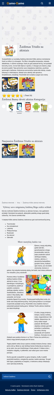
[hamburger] (3, 3)
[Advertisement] (23, 25)
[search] (49, 376)
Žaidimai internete (23, 390)
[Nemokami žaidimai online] (15, 3)
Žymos (33, 390)
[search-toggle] (42, 3)
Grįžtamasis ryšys (43, 390)
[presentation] (4, 106)
